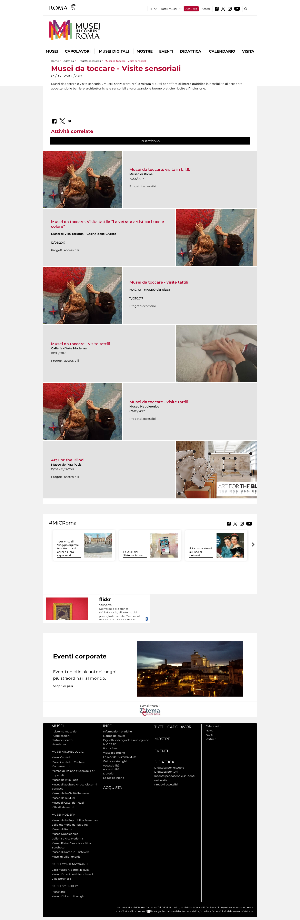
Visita (248, 51)
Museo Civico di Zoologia (68, 896)
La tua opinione (113, 777)
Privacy (155, 911)
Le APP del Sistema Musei (133, 553)
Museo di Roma (62, 829)
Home (55, 60)
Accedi (206, 8)
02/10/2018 (119, 613)
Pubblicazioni (61, 735)
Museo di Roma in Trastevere (71, 852)
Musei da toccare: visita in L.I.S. (159, 169)
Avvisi (209, 734)
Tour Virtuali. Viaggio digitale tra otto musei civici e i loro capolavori (68, 548)
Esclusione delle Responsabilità (180, 911)
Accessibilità (111, 765)
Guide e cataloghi (115, 761)
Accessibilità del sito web (226, 911)
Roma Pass (110, 748)
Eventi (166, 51)
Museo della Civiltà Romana (70, 793)
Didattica (190, 51)
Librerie (108, 773)
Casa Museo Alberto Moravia (70, 869)
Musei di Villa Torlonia (66, 856)
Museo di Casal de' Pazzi (68, 802)
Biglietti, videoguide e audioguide (126, 740)
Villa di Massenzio (63, 807)
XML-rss (248, 911)
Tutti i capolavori (173, 727)
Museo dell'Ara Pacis (65, 779)
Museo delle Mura (63, 798)
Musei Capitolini (62, 757)
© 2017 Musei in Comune (130, 911)
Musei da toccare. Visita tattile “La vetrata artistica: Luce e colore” (107, 224)
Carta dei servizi (62, 740)
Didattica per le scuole (169, 767)
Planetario (59, 891)
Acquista (191, 8)
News (209, 730)
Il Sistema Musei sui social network (200, 552)
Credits (205, 911)
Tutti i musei (169, 8)
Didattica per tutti (166, 771)
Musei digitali (114, 51)
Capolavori (78, 51)
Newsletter (59, 744)
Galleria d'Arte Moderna (67, 838)
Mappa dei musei (114, 735)
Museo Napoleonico (65, 833)
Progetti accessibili (89, 60)
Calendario (222, 51)
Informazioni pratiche (117, 731)
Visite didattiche (114, 752)
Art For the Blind (67, 460)
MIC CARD (110, 744)
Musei (52, 51)
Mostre (145, 51)
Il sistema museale (64, 731)
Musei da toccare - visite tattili (158, 282)
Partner (211, 739)
